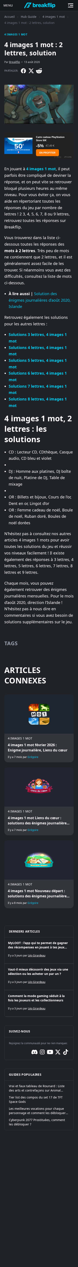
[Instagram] (42, 1052)
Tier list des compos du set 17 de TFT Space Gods (36, 1099)
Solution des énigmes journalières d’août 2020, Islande (40, 300)
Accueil (9, 17)
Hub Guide (28, 17)
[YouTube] (50, 1052)
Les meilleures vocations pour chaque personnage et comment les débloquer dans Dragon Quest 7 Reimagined (37, 1111)
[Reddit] (39, 70)
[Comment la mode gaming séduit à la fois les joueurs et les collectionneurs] (39, 1003)
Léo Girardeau (36, 955)
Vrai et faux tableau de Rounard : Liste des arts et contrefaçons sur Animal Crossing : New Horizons (37, 1088)
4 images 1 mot (53, 17)
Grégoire (33, 757)
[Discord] (34, 1052)
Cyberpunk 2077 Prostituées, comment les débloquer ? (37, 1122)
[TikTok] (65, 1052)
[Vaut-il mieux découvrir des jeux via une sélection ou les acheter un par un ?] (39, 977)
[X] (31, 70)
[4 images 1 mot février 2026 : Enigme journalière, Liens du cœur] (39, 728)
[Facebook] (23, 70)
